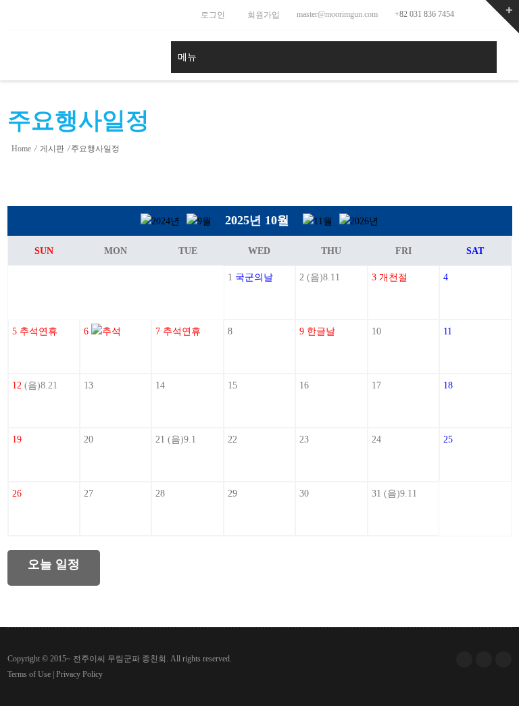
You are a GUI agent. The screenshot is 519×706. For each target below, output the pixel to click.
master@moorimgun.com (336, 14)
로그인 (212, 15)
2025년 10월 (257, 220)
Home (21, 148)
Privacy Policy (79, 674)
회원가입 (262, 15)
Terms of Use (29, 674)
